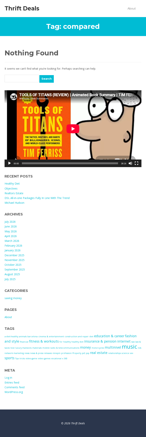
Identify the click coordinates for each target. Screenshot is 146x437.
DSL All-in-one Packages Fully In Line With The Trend (37, 198)
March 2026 (12, 241)
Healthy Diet (12, 183)
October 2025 (13, 264)
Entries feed (12, 382)
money (85, 347)
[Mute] (130, 163)
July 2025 (10, 279)
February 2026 (13, 245)
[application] (73, 128)
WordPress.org (14, 392)
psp (87, 353)
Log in (8, 377)
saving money (13, 298)
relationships (114, 353)
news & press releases (41, 353)
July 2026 (10, 221)
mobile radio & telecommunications (60, 348)
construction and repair (77, 336)
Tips (17, 358)
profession (66, 353)
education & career (109, 336)
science (125, 353)
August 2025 (12, 274)
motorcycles (98, 348)
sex (131, 353)
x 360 (64, 358)
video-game (31, 358)
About (132, 8)
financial (24, 341)
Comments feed (15, 387)
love (12, 348)
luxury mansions (23, 348)
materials (37, 348)
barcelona (32, 336)
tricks (22, 358)
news (27, 353)
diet (91, 336)
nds (139, 348)
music (129, 346)
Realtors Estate (14, 193)
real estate (98, 352)
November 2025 (15, 260)
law (133, 341)
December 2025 (14, 255)
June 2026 (11, 226)
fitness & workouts (44, 341)
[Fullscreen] (136, 163)
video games (44, 358)
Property (76, 353)
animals (23, 336)
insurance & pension (100, 341)
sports (9, 358)
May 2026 (11, 231)
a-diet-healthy (11, 336)
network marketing (14, 353)
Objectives (11, 188)
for (61, 341)
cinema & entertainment (51, 336)
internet (124, 341)
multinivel (113, 347)
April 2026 (11, 236)
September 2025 (15, 269)
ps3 (83, 353)
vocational (56, 358)
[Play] (9, 163)
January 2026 (13, 250)
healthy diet (77, 341)
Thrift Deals (22, 8)
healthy (67, 341)
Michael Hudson (14, 202)
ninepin (56, 353)
